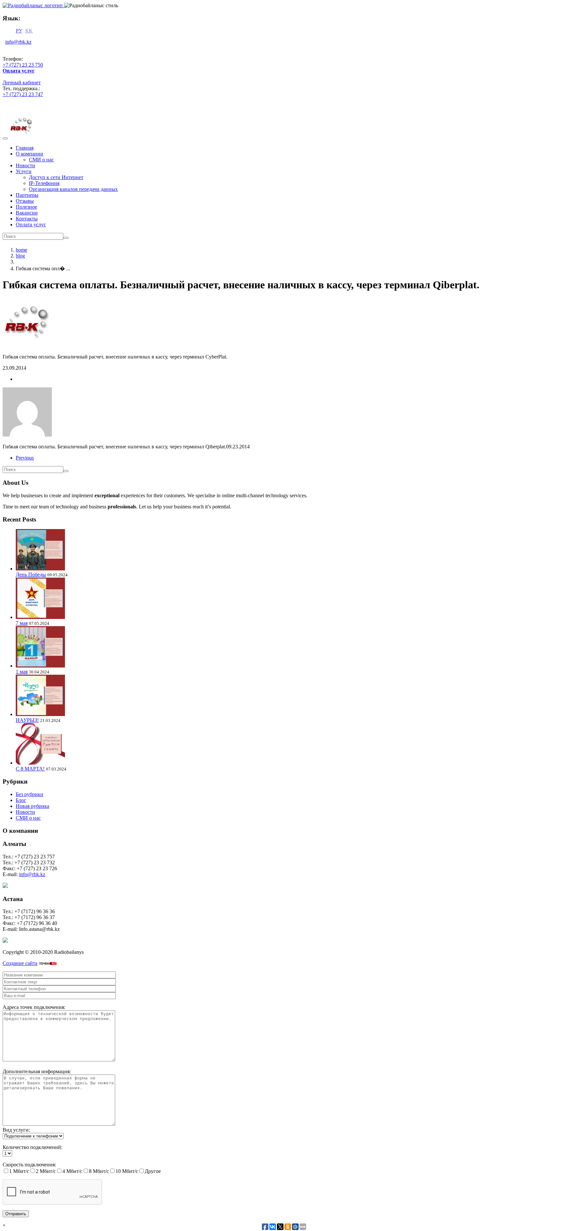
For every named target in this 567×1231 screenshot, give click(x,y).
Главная (24, 148)
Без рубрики (29, 794)
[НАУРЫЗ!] (40, 714)
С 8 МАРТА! (30, 768)
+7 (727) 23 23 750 (23, 65)
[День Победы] (40, 568)
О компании (29, 153)
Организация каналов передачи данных (73, 189)
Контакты (27, 218)
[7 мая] (40, 617)
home (21, 250)
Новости (25, 165)
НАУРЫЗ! (27, 720)
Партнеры (27, 195)
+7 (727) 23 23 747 (23, 94)
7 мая (22, 623)
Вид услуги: (16, 1130)
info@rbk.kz (18, 42)
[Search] (66, 238)
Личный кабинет (22, 82)
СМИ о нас (41, 159)
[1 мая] (40, 665)
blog (20, 255)
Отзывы (25, 201)
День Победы (31, 574)
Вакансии (27, 212)
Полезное (26, 207)
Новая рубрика (32, 806)
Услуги (24, 171)
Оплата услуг (31, 224)
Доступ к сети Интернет (56, 177)
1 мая (22, 671)
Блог (21, 800)
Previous (25, 458)
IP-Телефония (44, 183)
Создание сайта (20, 963)
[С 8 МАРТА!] (40, 763)
